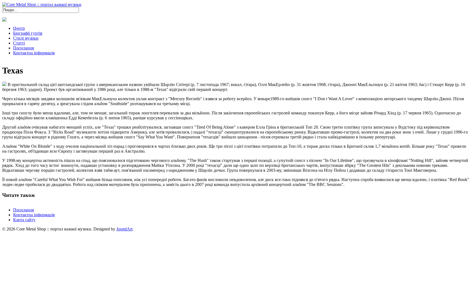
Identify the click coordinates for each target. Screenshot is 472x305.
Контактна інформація (34, 214)
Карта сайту (24, 219)
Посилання (23, 210)
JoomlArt (124, 229)
